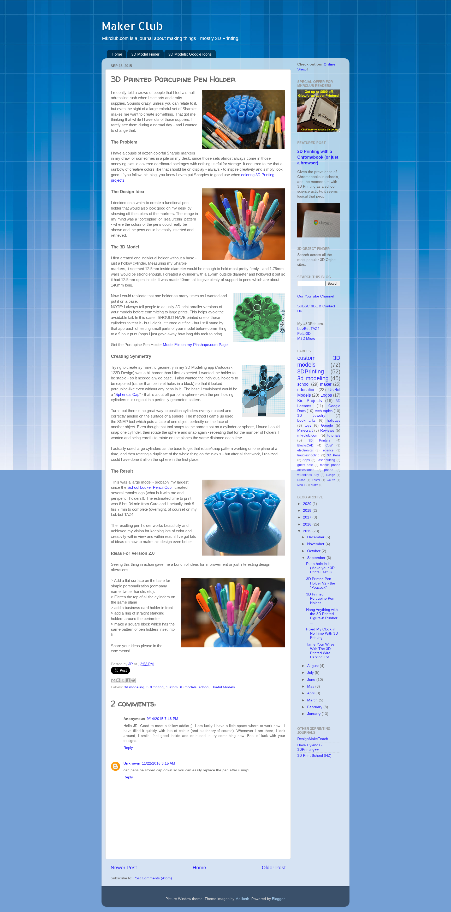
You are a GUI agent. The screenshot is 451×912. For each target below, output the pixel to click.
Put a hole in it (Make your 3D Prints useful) (320, 568)
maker (325, 384)
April (311, 693)
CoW (329, 445)
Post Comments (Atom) (152, 878)
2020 (307, 504)
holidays (333, 420)
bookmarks (306, 420)
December (316, 537)
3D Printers (319, 440)
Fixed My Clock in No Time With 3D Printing (322, 633)
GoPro (331, 479)
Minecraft (305, 430)
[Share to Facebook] (128, 680)
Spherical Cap (127, 394)
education (306, 389)
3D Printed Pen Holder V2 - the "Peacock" (320, 583)
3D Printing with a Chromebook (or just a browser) (317, 157)
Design (330, 474)
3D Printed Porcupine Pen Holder (320, 598)
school (204, 687)
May (311, 686)
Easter (316, 479)
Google (327, 425)
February (315, 707)
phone (328, 470)
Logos (326, 395)
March (313, 700)
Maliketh (242, 899)
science (328, 450)
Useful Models (223, 687)
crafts (314, 484)
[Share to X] (123, 680)
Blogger (278, 899)
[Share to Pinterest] (133, 680)
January (314, 714)
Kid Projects (309, 400)
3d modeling (134, 687)
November (316, 544)
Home (117, 54)
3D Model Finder (145, 54)
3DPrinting (155, 687)
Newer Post (124, 867)
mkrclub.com (307, 435)
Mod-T (301, 484)
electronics (305, 450)
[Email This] (113, 680)
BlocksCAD (305, 445)
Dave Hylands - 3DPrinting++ (310, 747)
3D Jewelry (311, 416)
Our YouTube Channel (315, 296)
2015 (307, 531)
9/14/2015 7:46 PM (162, 719)
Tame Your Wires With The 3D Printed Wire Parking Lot (320, 650)
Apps (306, 460)
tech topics (324, 411)
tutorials (333, 435)
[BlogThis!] (118, 680)
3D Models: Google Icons (190, 54)
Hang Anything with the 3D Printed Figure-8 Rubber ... (322, 616)
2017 (307, 517)
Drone (301, 479)
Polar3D (304, 334)
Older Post (274, 867)
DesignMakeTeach (312, 739)
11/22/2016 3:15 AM (158, 763)
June (311, 680)
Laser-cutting (326, 460)
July (311, 673)
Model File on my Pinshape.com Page (195, 345)
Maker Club (132, 26)
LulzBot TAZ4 (308, 329)
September (317, 558)
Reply (128, 748)
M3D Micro (306, 339)
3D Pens (333, 455)
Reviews (327, 430)
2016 (307, 524)
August (313, 666)
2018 (307, 510)
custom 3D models (181, 687)
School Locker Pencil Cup (149, 487)
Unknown (131, 763)
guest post (305, 465)
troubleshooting (308, 455)
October (314, 551)
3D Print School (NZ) (314, 756)
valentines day (308, 475)
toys (308, 425)
